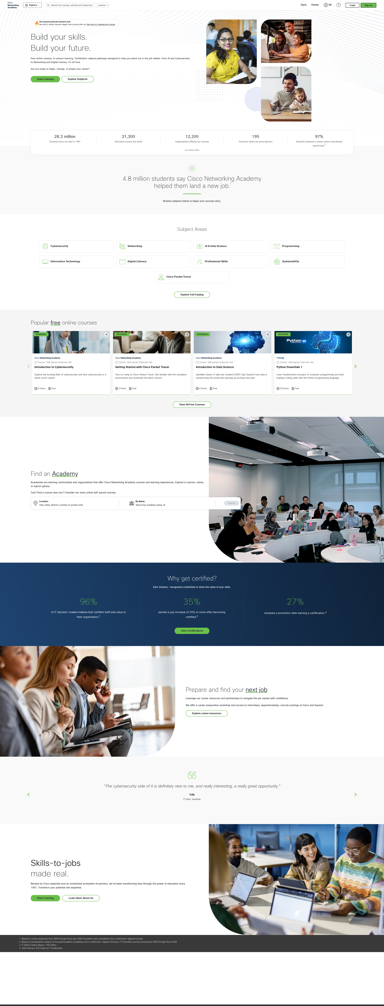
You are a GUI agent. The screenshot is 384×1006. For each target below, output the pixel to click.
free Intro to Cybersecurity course (101, 24)
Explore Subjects (77, 79)
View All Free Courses (192, 404)
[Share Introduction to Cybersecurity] (106, 334)
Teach (303, 5)
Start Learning (45, 79)
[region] (44, 997)
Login (352, 5)
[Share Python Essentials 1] (348, 334)
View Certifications (192, 630)
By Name (140, 501)
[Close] (84, 991)
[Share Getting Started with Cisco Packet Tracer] (187, 334)
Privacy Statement (13, 1000)
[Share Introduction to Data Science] (267, 334)
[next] (355, 366)
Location (43, 501)
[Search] (48, 5)
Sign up (368, 5)
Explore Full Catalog (192, 294)
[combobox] (71, 5)
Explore (33, 5)
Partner (315, 5)
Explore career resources (206, 713)
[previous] (28, 794)
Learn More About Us (81, 898)
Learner (102, 5)
